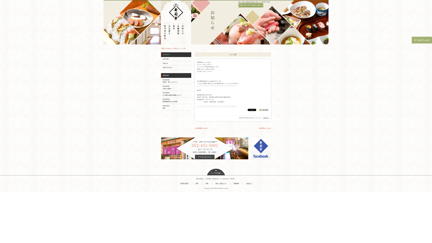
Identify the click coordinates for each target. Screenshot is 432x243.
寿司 (197, 183)
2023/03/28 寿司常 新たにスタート (170, 81)
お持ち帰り (167, 59)
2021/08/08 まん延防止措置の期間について (172, 94)
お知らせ (169, 48)
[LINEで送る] (264, 110)
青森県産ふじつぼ (264, 128)
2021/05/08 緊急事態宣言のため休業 (170, 100)
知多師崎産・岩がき (202, 128)
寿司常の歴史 (184, 183)
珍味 (207, 183)
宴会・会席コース (221, 183)
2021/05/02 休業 (166, 107)
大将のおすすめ (167, 67)
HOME (163, 48)
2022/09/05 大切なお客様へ (167, 87)
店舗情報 (236, 183)
